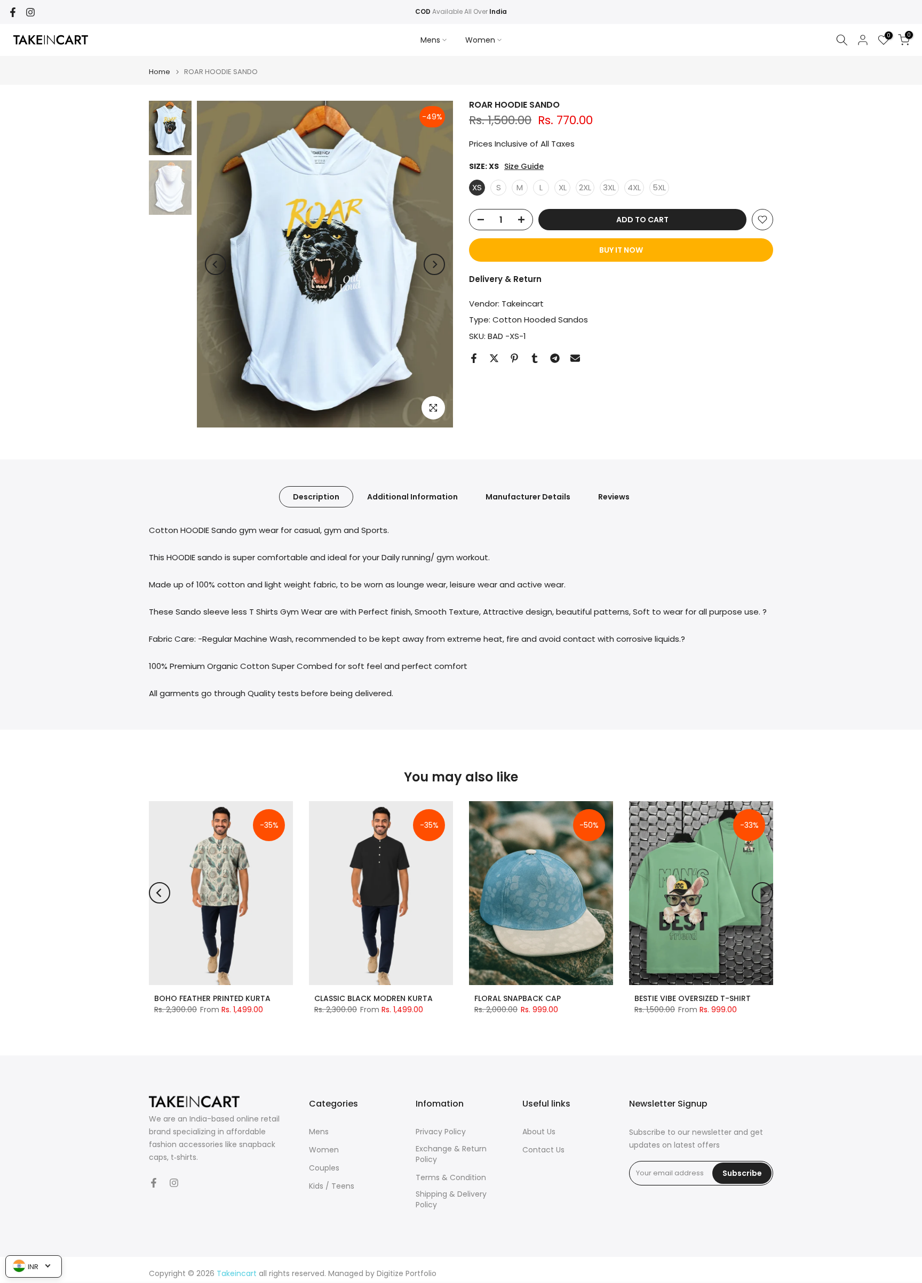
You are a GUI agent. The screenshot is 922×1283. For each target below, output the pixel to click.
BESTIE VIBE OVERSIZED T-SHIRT (692, 998)
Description (316, 496)
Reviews (614, 496)
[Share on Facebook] (474, 358)
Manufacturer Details (528, 496)
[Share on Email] (575, 358)
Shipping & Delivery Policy (451, 1199)
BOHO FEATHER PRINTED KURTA (212, 998)
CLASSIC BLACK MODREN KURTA (373, 998)
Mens (430, 40)
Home (159, 71)
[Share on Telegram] (555, 358)
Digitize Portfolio (406, 1274)
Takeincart (523, 303)
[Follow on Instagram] (30, 12)
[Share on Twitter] (494, 358)
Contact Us (543, 1150)
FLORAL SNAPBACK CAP (517, 998)
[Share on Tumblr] (534, 358)
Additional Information (412, 496)
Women (480, 40)
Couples (324, 1168)
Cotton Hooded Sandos (540, 319)
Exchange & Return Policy (451, 1154)
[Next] (434, 264)
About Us (538, 1132)
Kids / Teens (331, 1186)
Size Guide (524, 167)
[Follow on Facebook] (13, 12)
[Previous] (215, 264)
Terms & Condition (451, 1178)
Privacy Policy (441, 1132)
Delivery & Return (505, 279)
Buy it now (621, 250)
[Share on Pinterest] (514, 358)
